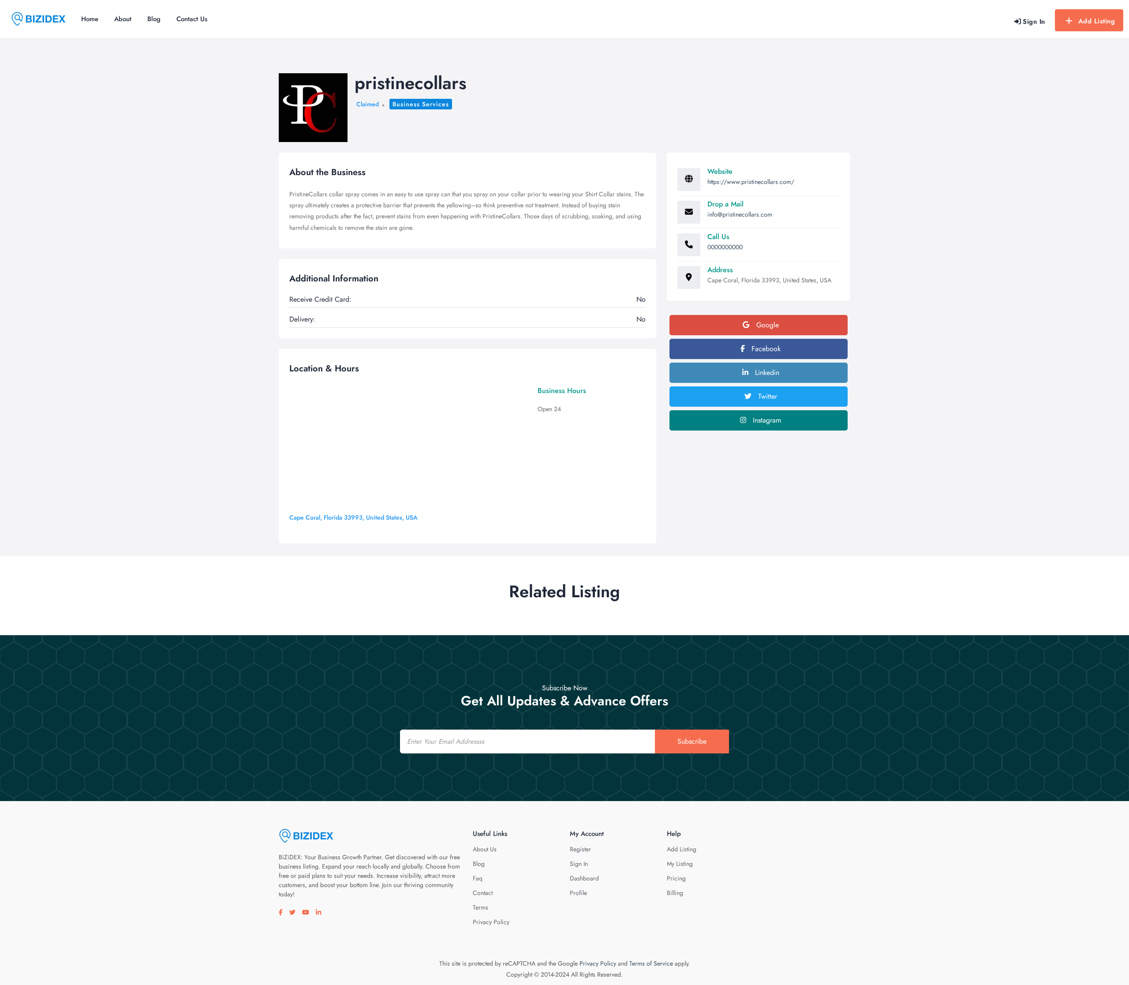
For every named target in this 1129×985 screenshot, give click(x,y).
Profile (578, 892)
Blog (154, 19)
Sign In (579, 863)
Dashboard (584, 878)
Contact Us (191, 19)
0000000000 (725, 247)
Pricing (676, 878)
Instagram (766, 420)
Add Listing (1096, 21)
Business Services (421, 104)
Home (89, 19)
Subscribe (692, 741)
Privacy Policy (491, 922)
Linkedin (766, 372)
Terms (480, 907)
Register (580, 849)
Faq (477, 878)
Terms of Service (651, 963)
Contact (483, 892)
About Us (485, 849)
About (122, 19)
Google (766, 325)
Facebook (765, 349)
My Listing (680, 863)
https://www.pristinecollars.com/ (750, 181)
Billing (675, 892)
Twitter (766, 396)
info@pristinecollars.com (739, 214)
